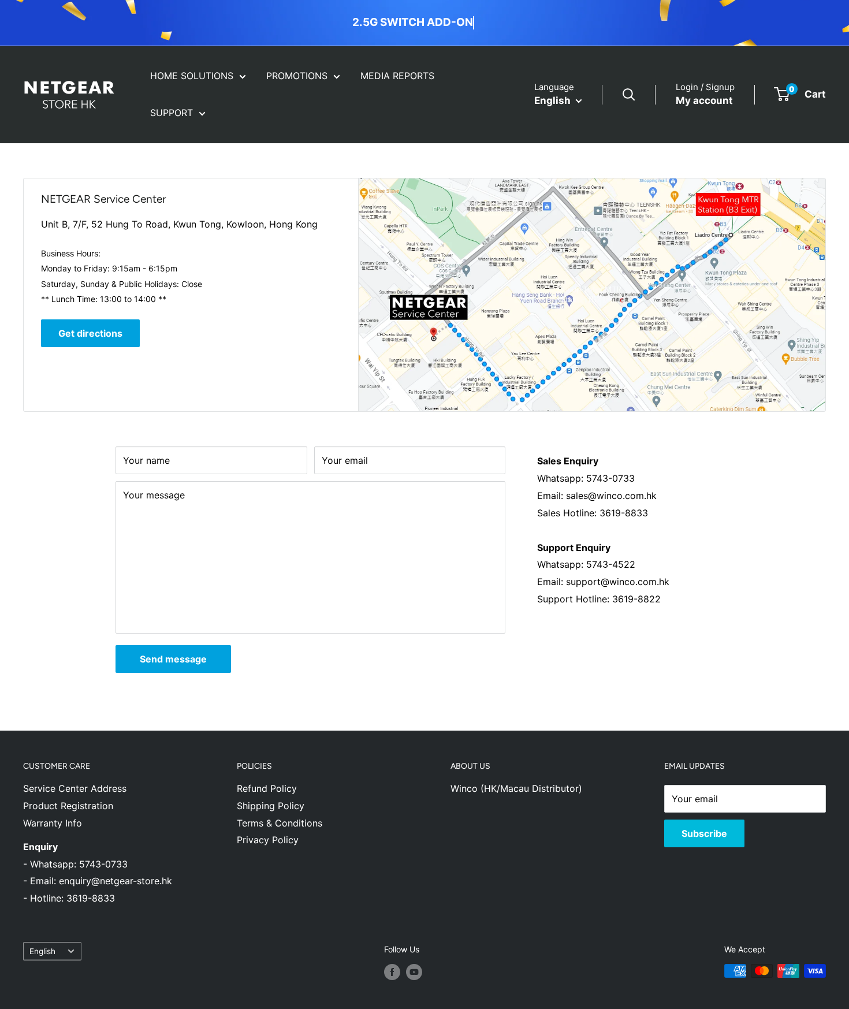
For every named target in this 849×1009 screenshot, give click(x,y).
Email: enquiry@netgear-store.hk (101, 881)
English (42, 951)
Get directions (90, 333)
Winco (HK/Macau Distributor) (516, 788)
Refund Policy (267, 788)
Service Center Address (74, 788)
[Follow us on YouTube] (414, 972)
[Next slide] (494, 22)
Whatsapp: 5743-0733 (79, 864)
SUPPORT (171, 112)
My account (704, 100)
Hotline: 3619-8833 (71, 898)
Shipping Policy (270, 805)
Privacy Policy (268, 840)
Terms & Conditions (279, 823)
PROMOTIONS (296, 75)
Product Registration (68, 805)
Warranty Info (52, 823)
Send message (173, 659)
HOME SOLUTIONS (191, 75)
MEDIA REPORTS (397, 75)
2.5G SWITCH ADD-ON (412, 22)
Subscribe (704, 833)
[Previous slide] (483, 22)
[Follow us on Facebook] (392, 972)
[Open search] (629, 94)
